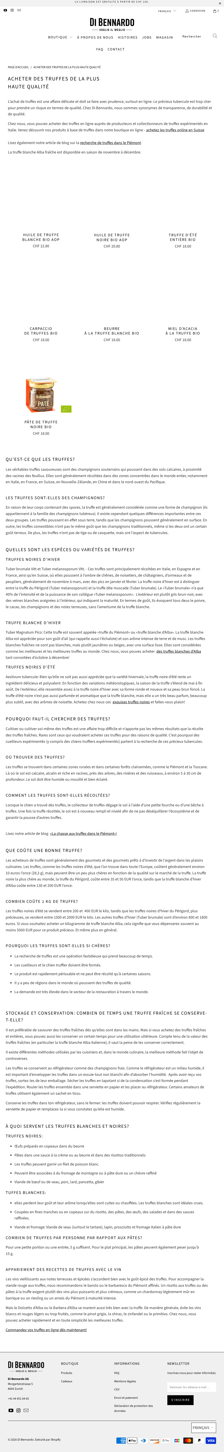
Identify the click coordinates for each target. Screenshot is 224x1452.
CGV (116, 1389)
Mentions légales (125, 1381)
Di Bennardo (26, 1440)
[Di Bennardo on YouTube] (5, 11)
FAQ (116, 1373)
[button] (60, 38)
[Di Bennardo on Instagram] (12, 11)
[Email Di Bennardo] (19, 11)
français (165, 11)
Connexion (197, 11)
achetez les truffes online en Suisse (175, 130)
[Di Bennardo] (112, 25)
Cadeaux (66, 1381)
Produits (66, 1373)
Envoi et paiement (126, 1398)
